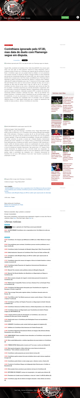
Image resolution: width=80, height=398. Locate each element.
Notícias (10, 18)
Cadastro (16, 18)
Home (5, 18)
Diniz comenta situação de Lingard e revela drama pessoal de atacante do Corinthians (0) (26, 278)
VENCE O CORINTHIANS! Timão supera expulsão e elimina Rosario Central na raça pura (68, 156)
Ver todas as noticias (57, 183)
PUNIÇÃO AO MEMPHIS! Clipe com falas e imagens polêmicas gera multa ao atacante (68, 140)
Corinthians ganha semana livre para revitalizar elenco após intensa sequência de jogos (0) (27, 357)
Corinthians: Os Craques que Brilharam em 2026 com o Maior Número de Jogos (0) (27, 240)
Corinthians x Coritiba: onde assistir (67, 123)
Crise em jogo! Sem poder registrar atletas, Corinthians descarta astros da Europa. (56, 139)
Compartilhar (16, 60)
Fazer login (65, 17)
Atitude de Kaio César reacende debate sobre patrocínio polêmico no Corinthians (68, 175)
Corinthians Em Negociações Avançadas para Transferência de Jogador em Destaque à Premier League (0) (26, 288)
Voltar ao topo (41, 395)
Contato (28, 18)
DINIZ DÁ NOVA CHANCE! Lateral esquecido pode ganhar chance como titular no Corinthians (55, 176)
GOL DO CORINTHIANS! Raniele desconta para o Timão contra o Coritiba (56, 155)
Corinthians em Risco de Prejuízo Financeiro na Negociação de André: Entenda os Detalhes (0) (27, 302)
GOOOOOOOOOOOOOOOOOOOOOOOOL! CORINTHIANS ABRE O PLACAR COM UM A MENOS (56, 124)
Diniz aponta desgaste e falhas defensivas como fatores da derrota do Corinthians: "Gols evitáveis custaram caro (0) (25, 349)
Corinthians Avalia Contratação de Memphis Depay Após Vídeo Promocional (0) (27, 249)
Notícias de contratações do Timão (13, 204)
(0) (27, 231)
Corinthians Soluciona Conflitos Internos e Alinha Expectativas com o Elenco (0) (27, 306)
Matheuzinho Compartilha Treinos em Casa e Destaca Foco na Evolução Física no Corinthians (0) (27, 283)
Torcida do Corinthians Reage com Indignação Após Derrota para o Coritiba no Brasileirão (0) (27, 365)
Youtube (22, 18)
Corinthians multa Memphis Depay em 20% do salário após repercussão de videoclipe (28, 192)
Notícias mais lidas (9, 206)
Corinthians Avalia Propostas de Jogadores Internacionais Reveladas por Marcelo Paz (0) (25, 266)
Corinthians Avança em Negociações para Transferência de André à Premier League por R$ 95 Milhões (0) (26, 310)
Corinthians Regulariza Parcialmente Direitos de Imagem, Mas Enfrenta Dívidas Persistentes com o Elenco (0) (27, 331)
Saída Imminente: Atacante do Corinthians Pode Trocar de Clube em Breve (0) (26, 252)
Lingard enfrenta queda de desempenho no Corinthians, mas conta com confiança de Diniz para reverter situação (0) (25, 315)
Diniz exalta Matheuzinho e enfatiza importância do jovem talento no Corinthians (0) (27, 341)
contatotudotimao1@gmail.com (58, 390)
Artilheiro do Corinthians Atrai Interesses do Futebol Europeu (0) (23, 327)
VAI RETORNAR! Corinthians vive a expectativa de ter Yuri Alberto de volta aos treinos (28, 188)
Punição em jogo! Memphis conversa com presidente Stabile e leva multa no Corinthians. (68, 108)
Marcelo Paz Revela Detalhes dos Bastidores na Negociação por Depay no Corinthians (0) (26, 274)
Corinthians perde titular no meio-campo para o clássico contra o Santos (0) (26, 361)
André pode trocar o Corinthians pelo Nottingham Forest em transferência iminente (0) (25, 320)
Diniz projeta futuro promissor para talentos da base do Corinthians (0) (25, 369)
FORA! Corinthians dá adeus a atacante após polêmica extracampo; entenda (56, 108)
